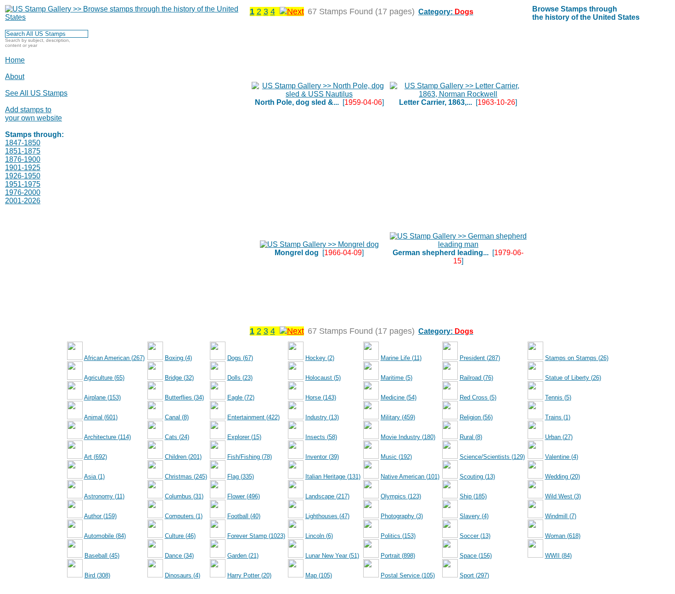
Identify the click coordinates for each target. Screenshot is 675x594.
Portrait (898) (398, 555)
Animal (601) (101, 417)
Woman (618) (562, 535)
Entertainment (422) (253, 417)
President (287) (480, 357)
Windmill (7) (560, 516)
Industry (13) (322, 417)
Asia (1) (94, 476)
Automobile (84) (105, 535)
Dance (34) (179, 555)
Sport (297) (474, 575)
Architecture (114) (107, 437)
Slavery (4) (474, 516)
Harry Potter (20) (249, 575)
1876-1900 (22, 159)
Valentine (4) (561, 456)
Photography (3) (402, 516)
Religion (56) (476, 417)
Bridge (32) (179, 377)
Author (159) (100, 516)
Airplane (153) (102, 397)
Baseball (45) (101, 555)
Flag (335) (240, 476)
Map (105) (318, 575)
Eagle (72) (240, 397)
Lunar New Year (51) (332, 555)
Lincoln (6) (319, 535)
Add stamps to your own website (33, 114)
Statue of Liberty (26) (573, 377)
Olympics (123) (401, 496)
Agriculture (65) (104, 377)
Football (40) (243, 516)
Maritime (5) (396, 377)
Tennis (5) (558, 397)
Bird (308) (97, 575)
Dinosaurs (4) (182, 575)
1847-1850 (22, 143)
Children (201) (183, 456)
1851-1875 (22, 151)
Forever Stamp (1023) (256, 535)
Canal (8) (177, 417)
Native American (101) (410, 476)
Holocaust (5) (323, 377)
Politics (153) (398, 535)
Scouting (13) (477, 476)
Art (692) (95, 456)
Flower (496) (243, 496)
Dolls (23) (240, 377)
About (14, 76)
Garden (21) (243, 555)
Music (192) (396, 456)
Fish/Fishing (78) (249, 456)
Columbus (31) (184, 496)
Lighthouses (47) (327, 516)
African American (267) (114, 357)
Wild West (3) (563, 496)
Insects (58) (321, 437)
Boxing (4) (178, 357)
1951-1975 (22, 184)
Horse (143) (320, 397)
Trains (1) (557, 417)
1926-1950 (22, 176)
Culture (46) (180, 535)
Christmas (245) (186, 476)
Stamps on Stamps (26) (576, 357)
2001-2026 (22, 201)
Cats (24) (177, 437)
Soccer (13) (475, 535)
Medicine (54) (398, 397)
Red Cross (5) (478, 397)
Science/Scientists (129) (492, 456)
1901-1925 (22, 167)
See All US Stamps (36, 93)
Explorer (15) (244, 437)
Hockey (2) (319, 357)
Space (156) (476, 555)
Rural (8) (471, 437)
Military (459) (398, 417)
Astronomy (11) (104, 496)
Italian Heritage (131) (332, 476)
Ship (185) (473, 496)
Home (15, 60)
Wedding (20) (562, 476)
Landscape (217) (327, 496)
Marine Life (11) (401, 357)
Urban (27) (559, 437)
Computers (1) (183, 516)
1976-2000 (22, 192)
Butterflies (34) (184, 397)
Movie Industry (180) (408, 437)
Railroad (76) (476, 377)
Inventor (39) (322, 456)
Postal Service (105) (408, 575)
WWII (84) (558, 555)
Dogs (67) (240, 357)
